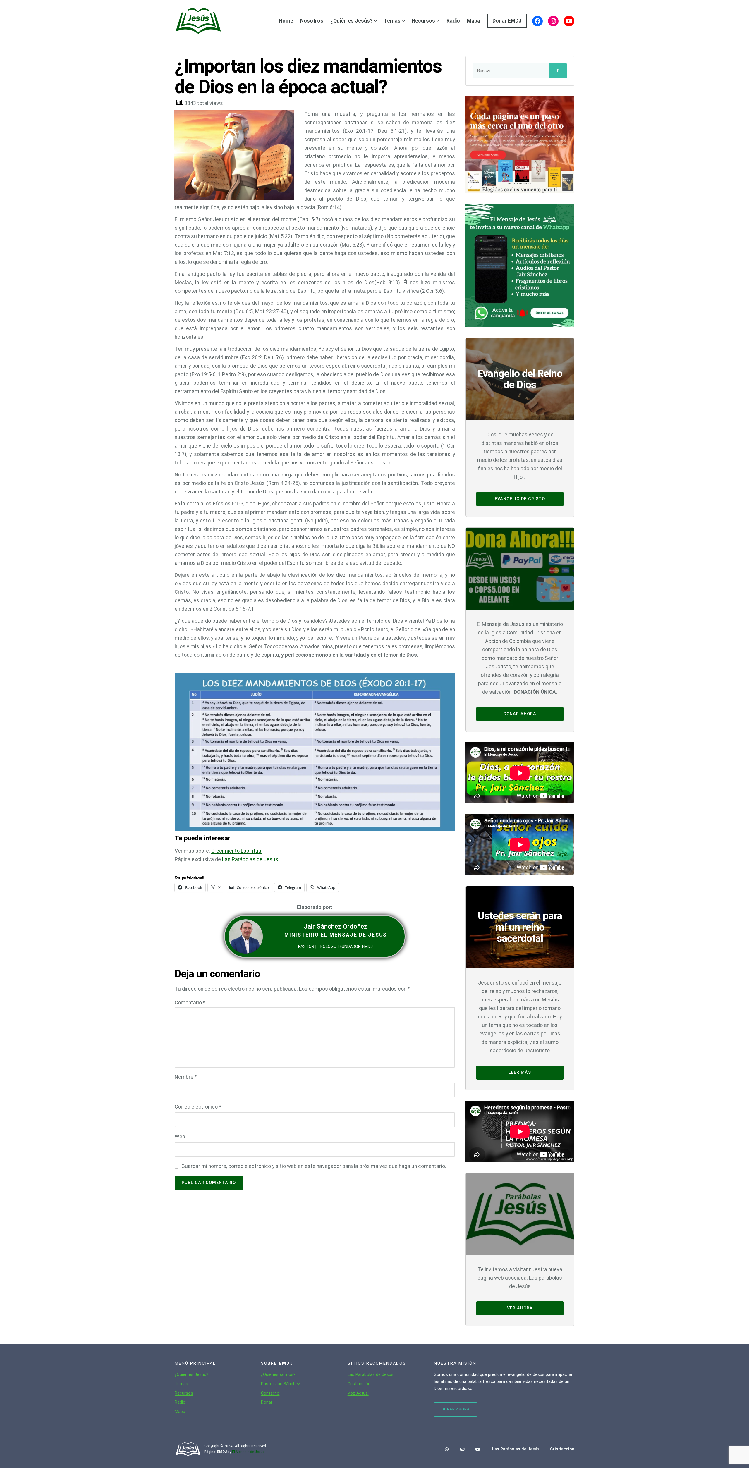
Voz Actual (358, 1393)
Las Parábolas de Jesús (250, 859)
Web (180, 1137)
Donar (266, 1402)
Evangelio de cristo (520, 498)
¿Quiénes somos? (278, 1374)
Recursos (184, 1393)
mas (184, 1383)
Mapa (180, 1411)
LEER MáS (520, 1072)
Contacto (270, 1393)
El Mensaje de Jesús (248, 1452)
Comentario (190, 1003)
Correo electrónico (198, 1107)
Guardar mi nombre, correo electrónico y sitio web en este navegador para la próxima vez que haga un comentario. (313, 1166)
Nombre (186, 1077)
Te (177, 1383)
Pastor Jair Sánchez (280, 1383)
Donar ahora (520, 713)
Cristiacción (359, 1383)
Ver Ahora (520, 1308)
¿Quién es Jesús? (191, 1374)
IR (558, 70)
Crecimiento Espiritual (236, 851)
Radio (180, 1402)
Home (286, 21)
